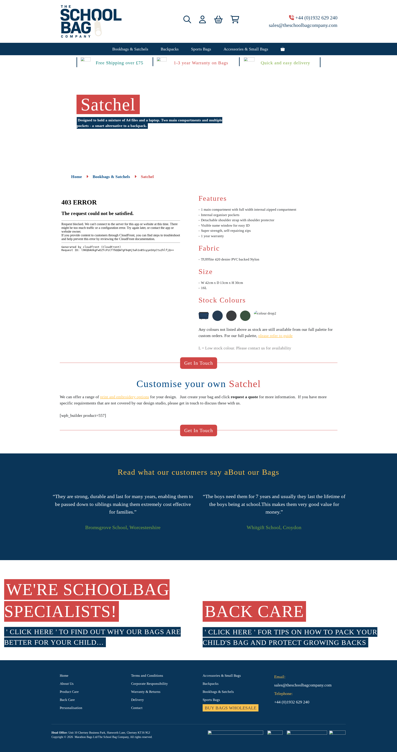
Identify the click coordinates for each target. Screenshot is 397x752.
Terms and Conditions (147, 676)
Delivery (137, 700)
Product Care (69, 692)
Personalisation (71, 708)
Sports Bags (201, 49)
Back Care (67, 700)
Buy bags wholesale (230, 707)
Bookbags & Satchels (130, 49)
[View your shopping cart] (282, 49)
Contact (136, 708)
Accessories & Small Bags (246, 49)
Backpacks (170, 49)
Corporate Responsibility (149, 684)
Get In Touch (198, 363)
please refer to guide (275, 335)
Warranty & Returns (145, 692)
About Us (67, 684)
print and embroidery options (124, 397)
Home (76, 176)
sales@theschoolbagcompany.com (303, 25)
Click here (32, 632)
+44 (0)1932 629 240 (316, 17)
